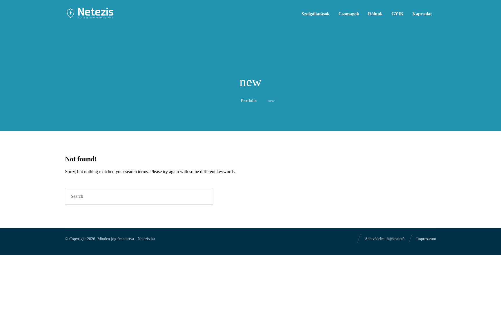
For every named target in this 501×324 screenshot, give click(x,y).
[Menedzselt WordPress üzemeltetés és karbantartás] (90, 13)
